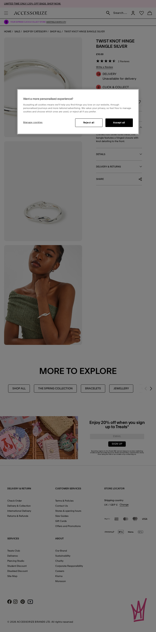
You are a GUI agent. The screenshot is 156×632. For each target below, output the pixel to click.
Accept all (119, 123)
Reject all (88, 123)
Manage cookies (33, 122)
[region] (78, 111)
